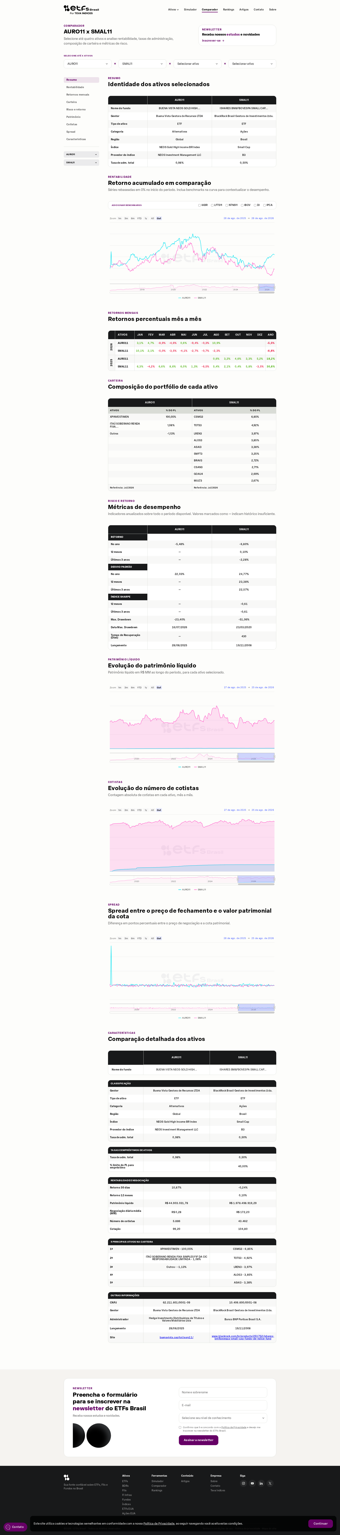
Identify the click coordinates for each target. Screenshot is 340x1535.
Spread (70, 131)
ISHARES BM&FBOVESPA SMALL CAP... (244, 108)
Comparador (210, 9)
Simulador (190, 9)
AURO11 (72, 63)
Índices (126, 1504)
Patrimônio (73, 117)
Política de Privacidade (233, 1427)
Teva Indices (218, 1490)
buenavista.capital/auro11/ (177, 1337)
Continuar (321, 1523)
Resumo (71, 79)
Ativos (172, 9)
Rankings (228, 9)
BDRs (125, 1485)
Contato (259, 9)
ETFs (125, 1481)
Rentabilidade (75, 87)
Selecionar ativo (188, 63)
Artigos (243, 9)
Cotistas (71, 124)
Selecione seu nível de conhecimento (206, 1418)
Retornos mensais (77, 94)
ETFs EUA (128, 1508)
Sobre (272, 9)
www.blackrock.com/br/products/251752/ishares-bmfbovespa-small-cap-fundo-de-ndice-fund (243, 1337)
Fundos (126, 1499)
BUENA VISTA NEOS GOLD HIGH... (179, 108)
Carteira (71, 102)
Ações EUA (129, 1513)
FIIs (124, 1490)
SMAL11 (127, 63)
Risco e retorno (76, 109)
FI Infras (127, 1495)
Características (76, 139)
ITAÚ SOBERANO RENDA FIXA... (125, 425)
